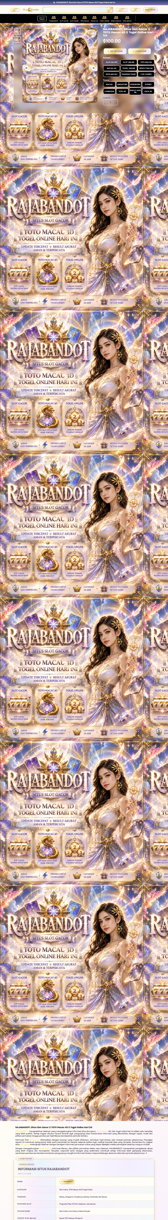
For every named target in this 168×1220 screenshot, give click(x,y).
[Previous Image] (26, 68)
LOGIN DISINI (140, 51)
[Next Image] (93, 68)
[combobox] (75, 9)
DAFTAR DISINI (116, 51)
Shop (17, 10)
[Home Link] (31, 10)
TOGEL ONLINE (104, 21)
